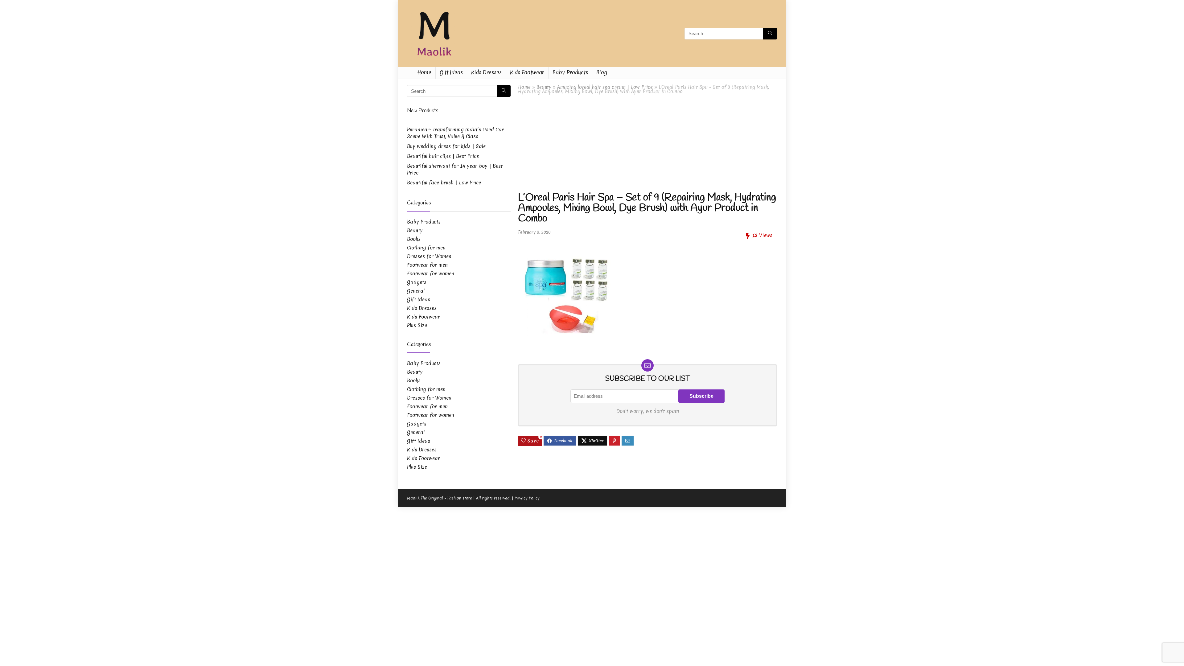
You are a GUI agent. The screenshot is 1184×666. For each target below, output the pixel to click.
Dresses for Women (429, 256)
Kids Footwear (527, 72)
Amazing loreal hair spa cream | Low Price (605, 87)
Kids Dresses (486, 72)
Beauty (543, 87)
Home (424, 72)
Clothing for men (426, 247)
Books (414, 239)
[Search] (770, 33)
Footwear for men (427, 264)
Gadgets (416, 282)
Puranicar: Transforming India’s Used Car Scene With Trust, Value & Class (455, 133)
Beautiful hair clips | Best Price (443, 156)
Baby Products (570, 72)
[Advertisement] (647, 143)
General (416, 290)
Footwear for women (430, 273)
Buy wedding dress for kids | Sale (446, 146)
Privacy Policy (527, 498)
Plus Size (417, 325)
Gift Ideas (451, 72)
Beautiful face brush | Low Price (444, 182)
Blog (601, 72)
